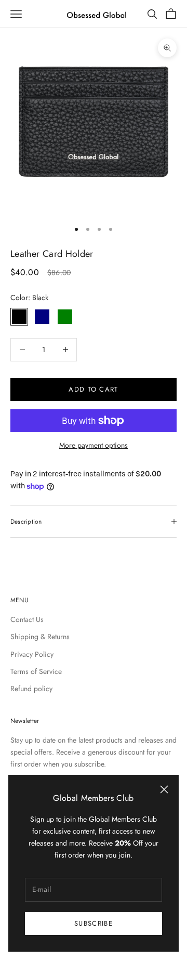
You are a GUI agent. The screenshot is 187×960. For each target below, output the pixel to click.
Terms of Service (36, 671)
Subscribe (93, 923)
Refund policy (31, 688)
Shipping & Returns (40, 636)
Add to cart (93, 389)
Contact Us (27, 619)
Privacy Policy (32, 654)
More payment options (93, 445)
